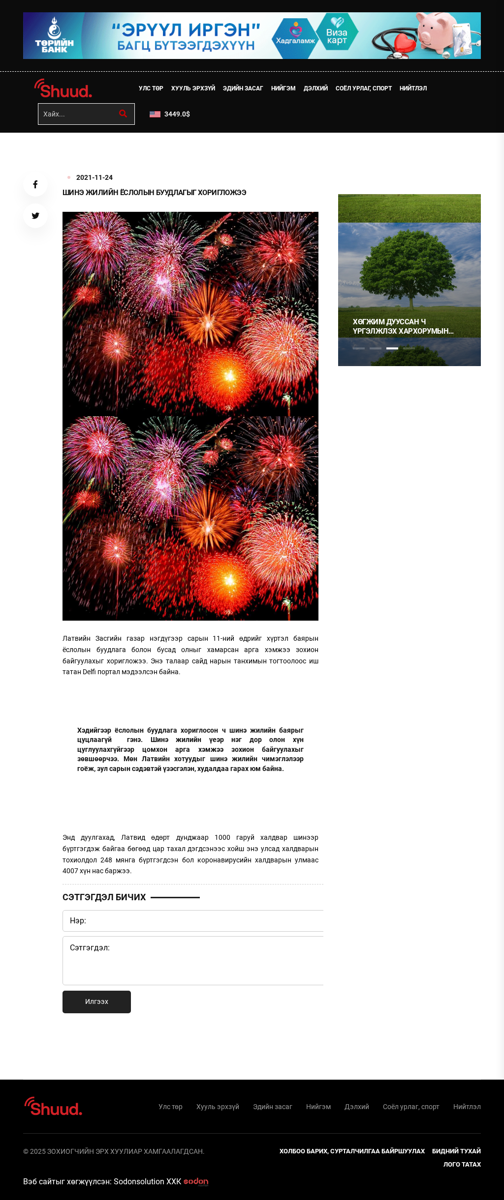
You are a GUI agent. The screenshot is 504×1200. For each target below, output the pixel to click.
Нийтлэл (413, 88)
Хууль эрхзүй (193, 88)
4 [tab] (409, 348)
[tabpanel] (409, 280)
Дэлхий (316, 88)
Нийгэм (283, 88)
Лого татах (462, 1164)
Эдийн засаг (243, 88)
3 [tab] (392, 348)
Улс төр (151, 88)
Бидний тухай (456, 1151)
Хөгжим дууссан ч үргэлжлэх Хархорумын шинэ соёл (400, 327)
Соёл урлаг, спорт (364, 88)
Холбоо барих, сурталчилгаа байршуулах (352, 1151)
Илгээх (96, 1001)
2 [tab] (375, 348)
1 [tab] (359, 154)
